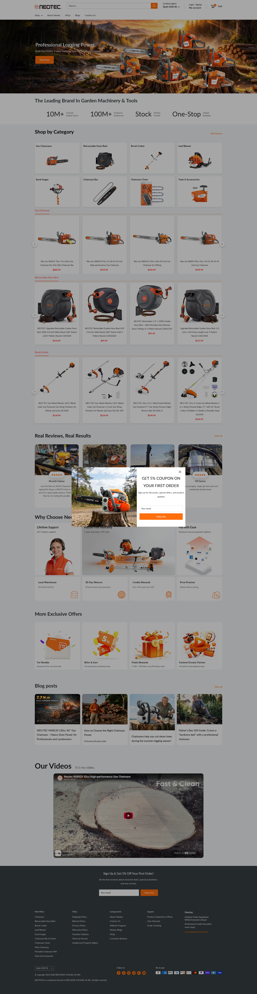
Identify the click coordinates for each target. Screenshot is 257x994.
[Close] (180, 471)
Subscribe (161, 516)
